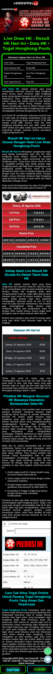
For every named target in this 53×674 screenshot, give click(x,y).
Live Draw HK (10, 89)
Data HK (7, 284)
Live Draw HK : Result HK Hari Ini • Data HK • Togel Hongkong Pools (27, 659)
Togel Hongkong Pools (14, 610)
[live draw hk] (26, 5)
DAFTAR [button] (13, 670)
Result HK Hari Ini (11, 152)
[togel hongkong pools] (26, 20)
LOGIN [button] (40, 669)
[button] (48, 659)
